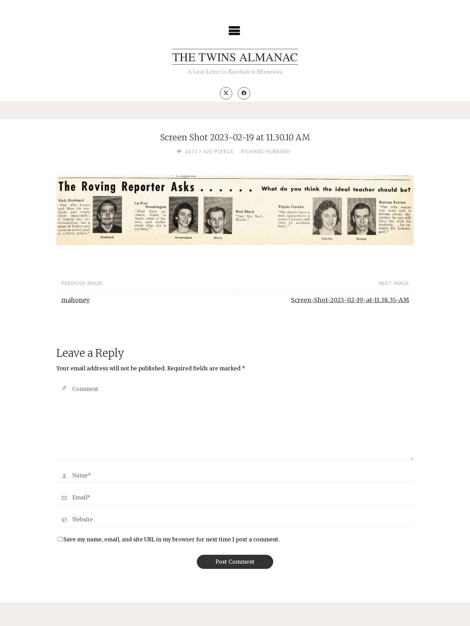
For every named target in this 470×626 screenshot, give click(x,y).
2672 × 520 (199, 151)
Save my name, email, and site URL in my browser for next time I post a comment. (171, 539)
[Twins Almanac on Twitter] (226, 93)
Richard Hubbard (265, 151)
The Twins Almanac (235, 57)
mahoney (75, 300)
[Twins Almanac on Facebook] (244, 93)
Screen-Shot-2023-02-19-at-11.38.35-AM (350, 300)
